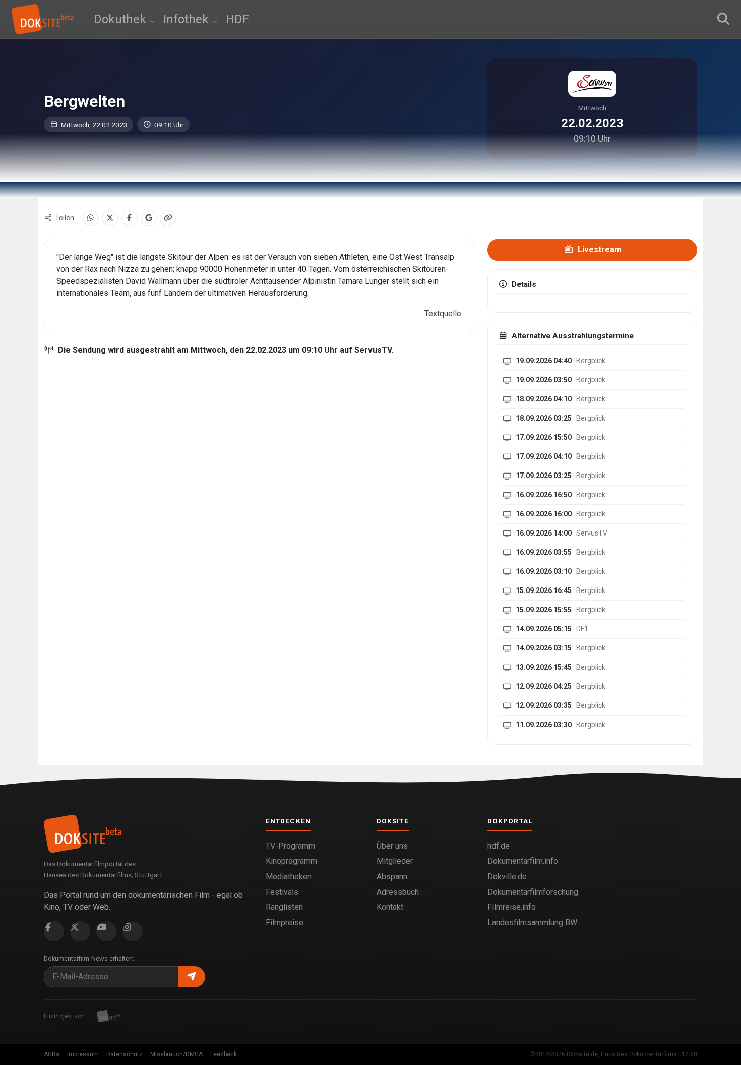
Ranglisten (284, 907)
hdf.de (498, 846)
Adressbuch (398, 892)
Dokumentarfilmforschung (532, 892)
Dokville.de (507, 876)
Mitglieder (395, 861)
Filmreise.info (511, 907)
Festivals (282, 892)
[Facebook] (129, 218)
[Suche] (723, 19)
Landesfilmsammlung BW (532, 922)
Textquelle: (443, 313)
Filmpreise (284, 922)
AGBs (51, 1054)
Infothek (187, 19)
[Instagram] (132, 931)
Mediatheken (289, 876)
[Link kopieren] (168, 218)
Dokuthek (121, 19)
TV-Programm (290, 846)
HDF (237, 19)
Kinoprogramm (291, 861)
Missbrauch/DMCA (176, 1054)
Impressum (83, 1054)
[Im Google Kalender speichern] (149, 218)
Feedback (223, 1054)
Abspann (392, 876)
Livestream (599, 249)
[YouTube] (106, 931)
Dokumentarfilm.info (522, 861)
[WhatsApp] (91, 218)
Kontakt (390, 907)
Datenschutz (124, 1054)
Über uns (392, 846)
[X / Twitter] (110, 218)
